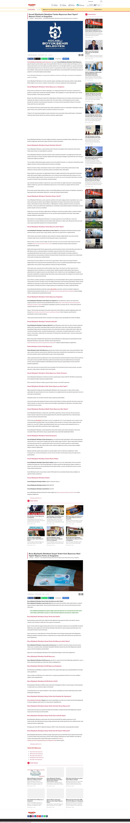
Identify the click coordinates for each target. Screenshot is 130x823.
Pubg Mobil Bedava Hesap (16, 822)
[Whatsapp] (44, 816)
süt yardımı (38, 420)
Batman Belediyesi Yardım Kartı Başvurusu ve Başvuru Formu (35, 779)
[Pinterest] (40, 816)
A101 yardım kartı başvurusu (36, 753)
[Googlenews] (42, 816)
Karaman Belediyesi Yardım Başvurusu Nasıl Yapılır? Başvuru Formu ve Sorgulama (55, 539)
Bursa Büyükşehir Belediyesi (34, 700)
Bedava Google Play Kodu (5, 822)
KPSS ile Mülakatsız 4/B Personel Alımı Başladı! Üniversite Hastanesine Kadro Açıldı (63, 9)
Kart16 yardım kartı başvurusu (37, 757)
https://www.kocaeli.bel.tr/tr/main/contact (42, 243)
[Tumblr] (47, 816)
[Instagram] (33, 816)
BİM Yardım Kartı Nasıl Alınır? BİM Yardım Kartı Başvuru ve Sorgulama (74, 800)
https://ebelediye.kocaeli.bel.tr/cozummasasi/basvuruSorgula (45, 312)
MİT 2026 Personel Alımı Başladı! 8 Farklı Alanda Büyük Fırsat (93, 158)
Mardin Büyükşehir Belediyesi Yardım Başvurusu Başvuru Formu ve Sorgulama (74, 539)
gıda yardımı (54, 289)
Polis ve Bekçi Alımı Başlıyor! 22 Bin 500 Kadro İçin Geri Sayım (93, 179)
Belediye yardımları (34, 498)
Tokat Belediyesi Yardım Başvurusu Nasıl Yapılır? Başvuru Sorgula (55, 517)
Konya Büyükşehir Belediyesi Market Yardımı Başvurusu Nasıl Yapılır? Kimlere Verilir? (54, 780)
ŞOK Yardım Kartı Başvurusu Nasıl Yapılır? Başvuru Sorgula (74, 779)
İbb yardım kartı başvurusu (36, 759)
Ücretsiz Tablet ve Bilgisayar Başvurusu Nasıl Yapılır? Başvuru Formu (35, 539)
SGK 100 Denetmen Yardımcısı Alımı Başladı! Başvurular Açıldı (92, 137)
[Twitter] (31, 816)
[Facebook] (28, 816)
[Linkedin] (35, 816)
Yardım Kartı (37, 557)
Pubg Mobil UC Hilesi (26, 822)
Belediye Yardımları (38, 18)
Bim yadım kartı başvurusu (36, 755)
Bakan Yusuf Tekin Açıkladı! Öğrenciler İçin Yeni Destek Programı (92, 52)
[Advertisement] (55, 127)
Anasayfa (32, 18)
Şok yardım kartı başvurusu (36, 751)
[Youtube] (38, 816)
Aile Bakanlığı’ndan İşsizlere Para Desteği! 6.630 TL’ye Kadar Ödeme (93, 115)
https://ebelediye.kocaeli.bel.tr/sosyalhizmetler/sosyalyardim (60, 291)
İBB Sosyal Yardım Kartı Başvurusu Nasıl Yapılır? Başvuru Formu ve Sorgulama (74, 518)
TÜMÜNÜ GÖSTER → (98, 9)
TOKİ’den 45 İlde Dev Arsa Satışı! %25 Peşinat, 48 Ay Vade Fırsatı (93, 94)
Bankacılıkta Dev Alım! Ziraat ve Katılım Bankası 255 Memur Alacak (93, 30)
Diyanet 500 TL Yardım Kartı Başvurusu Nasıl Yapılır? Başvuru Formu (55, 801)
